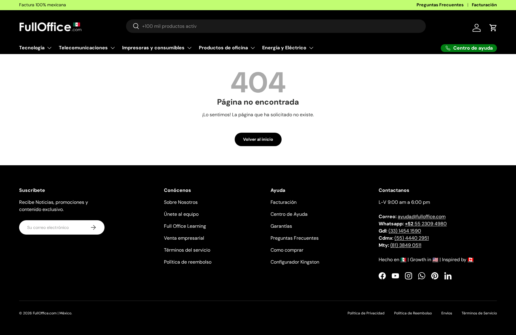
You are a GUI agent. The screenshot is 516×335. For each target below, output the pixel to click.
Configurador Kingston (295, 262)
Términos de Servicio (479, 313)
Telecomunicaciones (83, 48)
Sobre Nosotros (181, 202)
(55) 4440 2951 (411, 238)
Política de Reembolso (413, 313)
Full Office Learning (185, 226)
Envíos (446, 313)
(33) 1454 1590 (404, 231)
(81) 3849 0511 (405, 245)
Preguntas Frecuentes (440, 4)
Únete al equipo (181, 214)
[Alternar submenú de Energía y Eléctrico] (311, 47)
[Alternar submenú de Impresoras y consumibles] (189, 47)
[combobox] (276, 26)
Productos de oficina (223, 48)
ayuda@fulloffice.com (422, 216)
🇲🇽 (403, 259)
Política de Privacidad (366, 313)
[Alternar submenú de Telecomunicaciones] (112, 47)
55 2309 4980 (426, 224)
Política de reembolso (187, 262)
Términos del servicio (187, 250)
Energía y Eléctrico (284, 48)
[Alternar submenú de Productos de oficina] (252, 47)
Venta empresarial (184, 238)
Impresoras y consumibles (153, 48)
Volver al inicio (258, 139)
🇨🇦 (471, 259)
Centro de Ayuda (289, 214)
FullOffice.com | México (52, 313)
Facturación (484, 4)
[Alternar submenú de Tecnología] (49, 47)
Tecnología (31, 48)
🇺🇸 (435, 259)
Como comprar (287, 250)
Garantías (281, 226)
